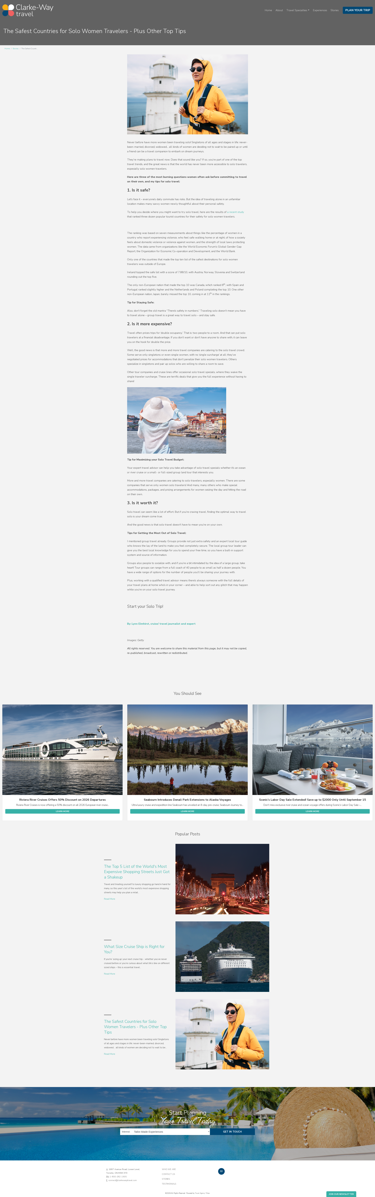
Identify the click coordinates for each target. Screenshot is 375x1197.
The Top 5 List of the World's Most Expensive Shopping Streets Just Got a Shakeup (137, 872)
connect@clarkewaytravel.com (122, 1180)
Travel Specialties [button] (296, 10)
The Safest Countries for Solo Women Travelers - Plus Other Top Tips (135, 1027)
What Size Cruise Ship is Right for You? (134, 949)
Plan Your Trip (357, 10)
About (279, 10)
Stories (335, 10)
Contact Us (168, 1174)
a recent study (235, 212)
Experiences (320, 10)
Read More (109, 899)
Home (268, 10)
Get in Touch (232, 1131)
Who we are (169, 1169)
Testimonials (169, 1183)
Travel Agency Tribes (202, 1193)
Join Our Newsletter (341, 1194)
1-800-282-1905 (118, 1176)
